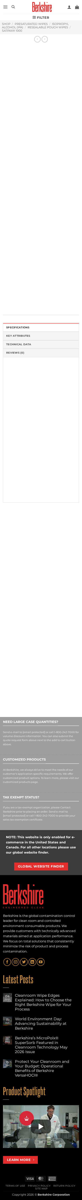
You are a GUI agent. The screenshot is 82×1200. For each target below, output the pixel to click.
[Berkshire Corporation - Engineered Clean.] (41, 7)
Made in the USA (58, 291)
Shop (6, 24)
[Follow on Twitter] (24, 962)
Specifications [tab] (17, 327)
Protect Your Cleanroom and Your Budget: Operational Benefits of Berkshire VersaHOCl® (42, 1068)
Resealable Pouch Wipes (48, 27)
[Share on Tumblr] (50, 300)
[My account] (69, 7)
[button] (5, 7)
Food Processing (35, 291)
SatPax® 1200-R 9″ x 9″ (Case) (19, 576)
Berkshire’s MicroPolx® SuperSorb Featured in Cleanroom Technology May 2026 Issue (41, 1045)
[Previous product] (45, 39)
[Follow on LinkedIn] (32, 962)
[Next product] (37, 39)
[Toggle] (7, 256)
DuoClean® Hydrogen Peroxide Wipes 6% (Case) (58, 578)
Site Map (41, 1188)
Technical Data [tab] (18, 344)
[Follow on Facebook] (7, 962)
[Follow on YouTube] (40, 962)
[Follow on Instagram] (15, 962)
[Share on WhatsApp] (6, 300)
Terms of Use (15, 1185)
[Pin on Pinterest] (35, 300)
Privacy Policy (39, 1185)
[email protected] (34, 732)
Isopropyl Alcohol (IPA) (32, 281)
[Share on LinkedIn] (43, 300)
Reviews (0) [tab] (15, 352)
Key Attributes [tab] (18, 335)
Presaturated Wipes (31, 24)
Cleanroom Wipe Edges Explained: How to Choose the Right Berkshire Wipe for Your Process (43, 1002)
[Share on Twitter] (21, 300)
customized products (16, 782)
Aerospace (17, 291)
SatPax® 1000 (12, 30)
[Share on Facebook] (14, 300)
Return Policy (64, 1185)
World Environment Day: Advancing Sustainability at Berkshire (40, 1023)
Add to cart (32, 245)
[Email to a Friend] (28, 300)
